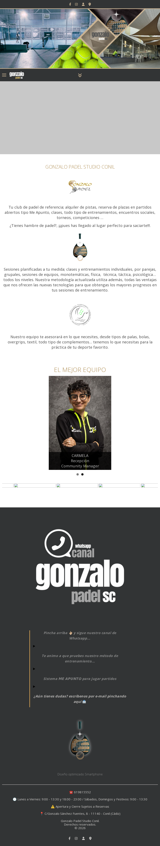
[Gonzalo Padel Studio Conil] (16, 75)
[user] (83, 4)
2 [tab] (82, 474)
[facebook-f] (70, 4)
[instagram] (77, 4)
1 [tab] (77, 474)
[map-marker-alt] (90, 4)
